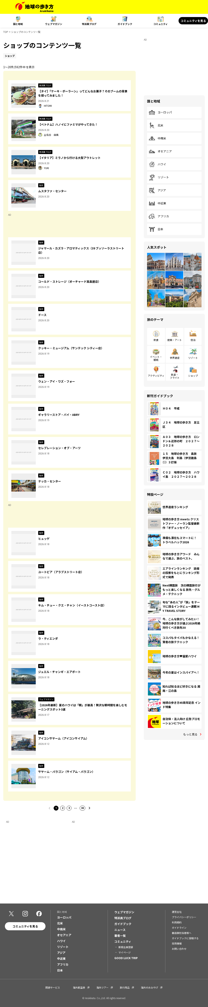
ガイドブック (125, 24)
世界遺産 (175, 357)
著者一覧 (120, 936)
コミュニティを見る (193, 21)
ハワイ (162, 164)
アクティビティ (156, 375)
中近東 (162, 203)
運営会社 (177, 911)
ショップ (193, 375)
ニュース (120, 930)
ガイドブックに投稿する (185, 938)
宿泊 (193, 340)
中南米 (162, 138)
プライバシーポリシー (184, 917)
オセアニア (165, 151)
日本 (160, 229)
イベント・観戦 (156, 358)
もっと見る (190, 734)
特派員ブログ (89, 24)
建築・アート (174, 340)
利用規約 (177, 922)
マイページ (124, 952)
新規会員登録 (125, 947)
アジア (162, 190)
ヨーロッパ (165, 112)
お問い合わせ (179, 948)
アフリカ (163, 216)
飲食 (156, 340)
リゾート (163, 177)
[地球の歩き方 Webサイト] (34, 7)
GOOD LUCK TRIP (126, 958)
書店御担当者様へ (181, 933)
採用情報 (177, 943)
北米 (160, 125)
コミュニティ (160, 24)
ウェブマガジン (53, 24)
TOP (5, 31)
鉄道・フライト (175, 376)
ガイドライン (179, 927)
